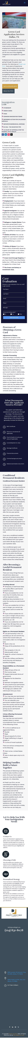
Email (5, 298)
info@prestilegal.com (14, 927)
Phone (5, 303)
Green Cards (7, 110)
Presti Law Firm (13, 1033)
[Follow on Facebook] (3, 134)
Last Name (6, 293)
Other (20, 314)
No (5, 314)
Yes (13, 314)
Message (5, 307)
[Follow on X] (11, 134)
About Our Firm (8, 91)
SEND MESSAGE (14, 317)
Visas (5, 113)
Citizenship (7, 108)
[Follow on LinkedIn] (6, 134)
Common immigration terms (12, 116)
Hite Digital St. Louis (18, 1035)
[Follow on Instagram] (8, 134)
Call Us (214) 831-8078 (10, 86)
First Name (6, 289)
